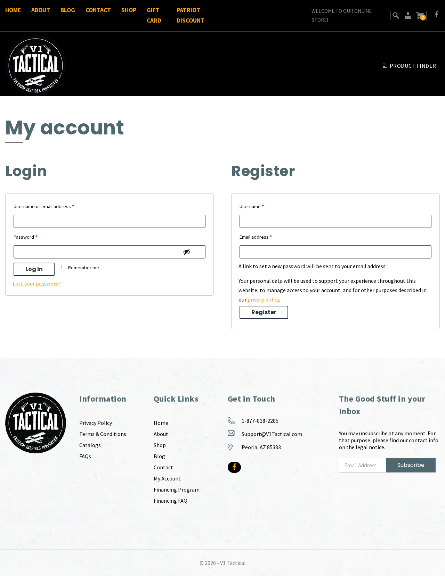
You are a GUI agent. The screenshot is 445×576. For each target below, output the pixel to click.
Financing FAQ (170, 500)
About (40, 10)
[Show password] (187, 252)
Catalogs (90, 445)
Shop (128, 10)
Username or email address (53, 206)
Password (35, 236)
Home (13, 10)
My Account (167, 478)
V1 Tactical (233, 562)
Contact (98, 10)
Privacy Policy (95, 422)
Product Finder (413, 65)
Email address (265, 236)
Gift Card (154, 15)
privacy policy (263, 299)
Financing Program (177, 489)
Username (261, 206)
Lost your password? (37, 283)
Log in (34, 269)
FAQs (85, 456)
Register (263, 312)
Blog (67, 10)
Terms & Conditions (102, 433)
